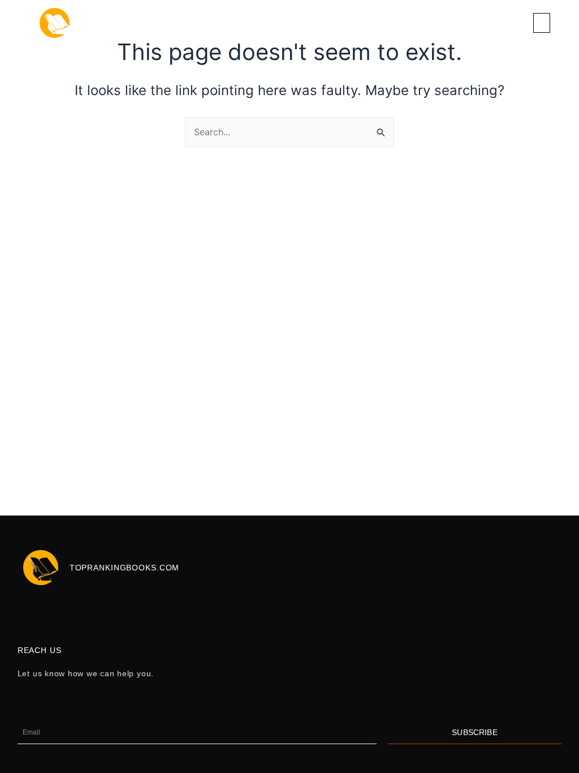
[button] (541, 23)
